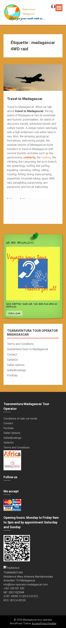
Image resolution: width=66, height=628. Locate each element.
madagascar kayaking (11, 210)
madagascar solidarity (24, 212)
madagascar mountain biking (33, 210)
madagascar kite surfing (21, 210)
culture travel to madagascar (23, 201)
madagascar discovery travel (15, 207)
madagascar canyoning (25, 206)
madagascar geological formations (28, 208)
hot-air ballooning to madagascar (29, 203)
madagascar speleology (34, 212)
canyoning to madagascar (41, 199)
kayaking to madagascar (51, 203)
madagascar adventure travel (43, 205)
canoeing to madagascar (30, 199)
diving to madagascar (46, 201)
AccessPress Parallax (44, 623)
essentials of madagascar (29, 202)
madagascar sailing (51, 211)
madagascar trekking (37, 214)
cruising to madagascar (12, 201)
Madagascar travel (29, 214)
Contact (12, 354)
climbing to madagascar (52, 199)
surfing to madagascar (31, 218)
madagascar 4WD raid (21, 205)
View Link (14, 313)
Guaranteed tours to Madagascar (27, 349)
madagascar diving (26, 207)
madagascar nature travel (44, 210)
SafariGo (12, 359)
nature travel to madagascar (22, 215)
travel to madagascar (26, 219)
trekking (46, 157)
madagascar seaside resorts (13, 212)
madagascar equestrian (47, 207)
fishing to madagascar (39, 202)
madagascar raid (43, 211)
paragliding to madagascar (45, 215)
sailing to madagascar (35, 216)
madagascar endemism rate (36, 207)
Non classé (15, 198)
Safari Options (15, 365)
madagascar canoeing (15, 206)
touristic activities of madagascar (42, 218)
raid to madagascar (26, 216)
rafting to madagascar (17, 216)
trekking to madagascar (35, 219)
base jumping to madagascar (19, 199)
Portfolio (12, 375)
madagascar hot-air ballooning (42, 208)
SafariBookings (16, 370)
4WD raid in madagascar (30, 198)
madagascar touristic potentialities (18, 214)
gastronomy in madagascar (50, 202)
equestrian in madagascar (18, 202)
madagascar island (53, 208)
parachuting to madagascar (33, 215)
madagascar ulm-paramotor (48, 214)
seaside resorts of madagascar (46, 216)
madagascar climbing (35, 206)
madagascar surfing (43, 212)
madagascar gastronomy (15, 208)
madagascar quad (27, 211)
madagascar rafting (35, 211)
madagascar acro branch (31, 205)
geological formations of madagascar (14, 203)
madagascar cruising (44, 206)
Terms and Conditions (20, 344)
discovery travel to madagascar (35, 201)
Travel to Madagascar (25, 99)
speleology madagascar (21, 218)
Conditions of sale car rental (20, 418)
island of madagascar (40, 203)
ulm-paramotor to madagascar (47, 219)
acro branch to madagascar (41, 198)
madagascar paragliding (17, 211)
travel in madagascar (17, 219)
